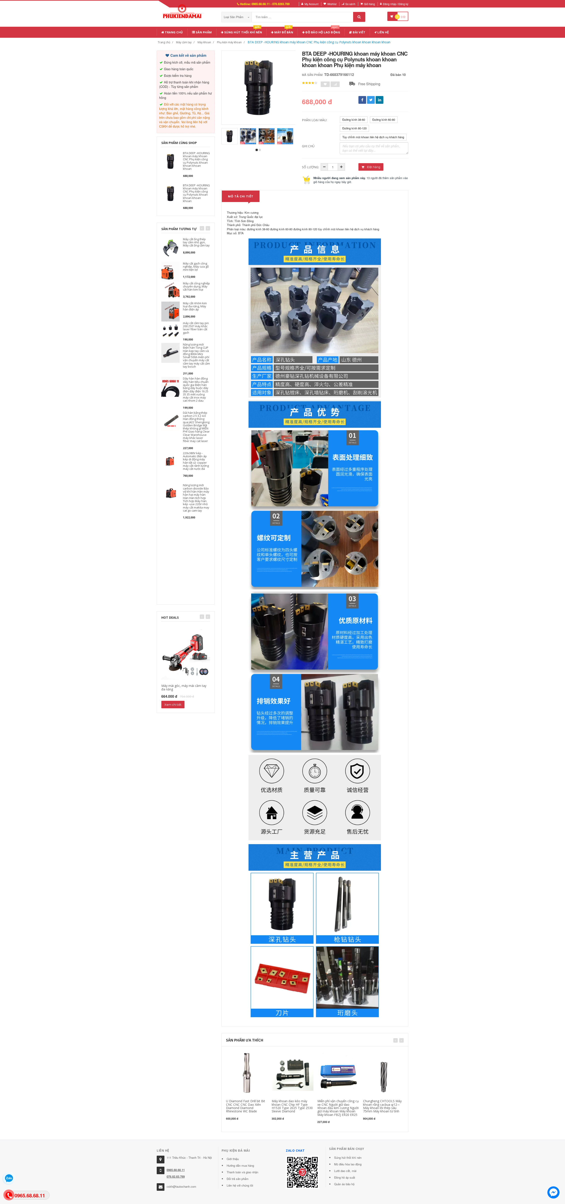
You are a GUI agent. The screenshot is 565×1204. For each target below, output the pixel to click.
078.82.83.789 (176, 1176)
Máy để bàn (283, 31)
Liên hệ (383, 32)
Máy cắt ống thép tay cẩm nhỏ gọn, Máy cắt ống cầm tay (196, 242)
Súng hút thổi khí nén (242, 31)
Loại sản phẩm (234, 17)
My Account (311, 4)
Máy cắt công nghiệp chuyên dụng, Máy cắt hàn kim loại (196, 286)
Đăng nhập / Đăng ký (395, 4)
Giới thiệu (233, 1159)
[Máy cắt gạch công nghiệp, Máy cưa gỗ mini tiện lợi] (170, 271)
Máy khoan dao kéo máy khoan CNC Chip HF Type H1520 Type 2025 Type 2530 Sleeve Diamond (292, 1106)
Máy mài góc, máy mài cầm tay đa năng (183, 687)
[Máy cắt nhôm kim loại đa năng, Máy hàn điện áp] (170, 311)
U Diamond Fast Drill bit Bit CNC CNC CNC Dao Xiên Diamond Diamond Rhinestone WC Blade (245, 1106)
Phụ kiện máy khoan (229, 42)
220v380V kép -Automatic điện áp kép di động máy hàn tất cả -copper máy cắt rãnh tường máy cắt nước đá (196, 461)
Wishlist (332, 4)
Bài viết (358, 32)
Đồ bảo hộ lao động (322, 31)
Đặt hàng (373, 167)
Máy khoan (204, 42)
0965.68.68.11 (176, 1170)
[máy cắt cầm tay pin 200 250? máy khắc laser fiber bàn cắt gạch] (170, 331)
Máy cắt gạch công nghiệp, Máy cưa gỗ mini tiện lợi (196, 266)
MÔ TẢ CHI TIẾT (240, 196)
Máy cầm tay (184, 42)
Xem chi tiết (172, 704)
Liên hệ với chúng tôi (240, 1185)
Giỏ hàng (369, 4)
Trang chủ (173, 32)
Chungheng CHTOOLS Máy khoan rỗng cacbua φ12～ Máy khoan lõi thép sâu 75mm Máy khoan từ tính (382, 1106)
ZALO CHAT (295, 1150)
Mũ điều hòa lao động (348, 1164)
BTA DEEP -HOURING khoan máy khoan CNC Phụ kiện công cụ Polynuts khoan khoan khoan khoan (319, 42)
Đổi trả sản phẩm (238, 1179)
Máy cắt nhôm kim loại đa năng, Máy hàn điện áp (195, 306)
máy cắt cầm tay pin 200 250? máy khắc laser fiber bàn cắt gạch (196, 328)
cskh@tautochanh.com (181, 1186)
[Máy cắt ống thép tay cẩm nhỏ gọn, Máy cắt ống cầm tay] (170, 247)
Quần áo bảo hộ (344, 1184)
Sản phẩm (203, 32)
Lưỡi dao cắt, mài (345, 1171)
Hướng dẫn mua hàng (240, 1165)
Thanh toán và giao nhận (242, 1172)
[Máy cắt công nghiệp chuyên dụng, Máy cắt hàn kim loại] (170, 291)
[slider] (309, 83)
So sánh (350, 4)
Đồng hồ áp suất (344, 1177)
